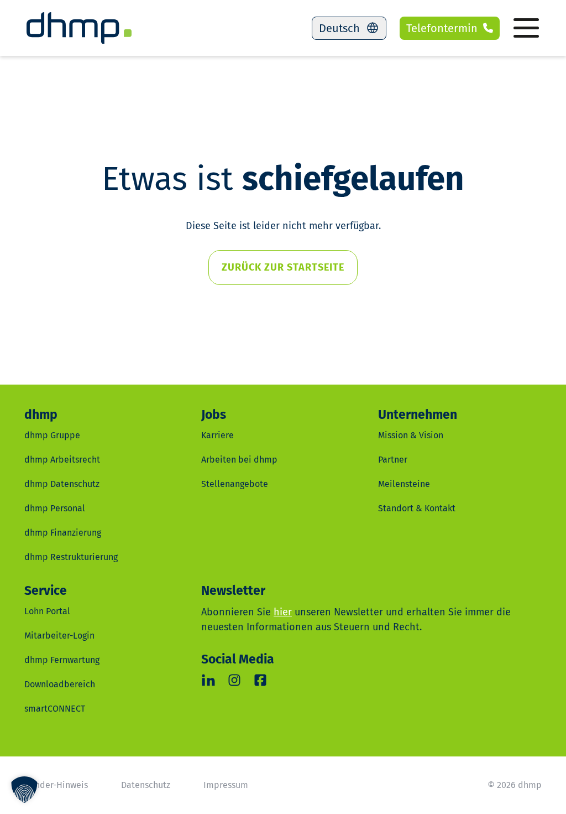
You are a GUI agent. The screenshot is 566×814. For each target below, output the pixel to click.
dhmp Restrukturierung (71, 557)
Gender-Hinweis (56, 785)
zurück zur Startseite (283, 267)
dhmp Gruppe (52, 435)
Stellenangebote (234, 484)
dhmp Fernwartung (61, 660)
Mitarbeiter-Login (59, 635)
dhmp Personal (54, 508)
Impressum (225, 785)
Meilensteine (404, 484)
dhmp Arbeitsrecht (62, 459)
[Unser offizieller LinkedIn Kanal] (208, 680)
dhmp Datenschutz (61, 484)
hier (283, 612)
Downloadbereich (59, 684)
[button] (24, 789)
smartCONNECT (54, 708)
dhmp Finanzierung (62, 532)
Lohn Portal (47, 611)
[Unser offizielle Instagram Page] (234, 680)
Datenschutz (145, 785)
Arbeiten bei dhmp (239, 459)
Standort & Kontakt (416, 508)
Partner (392, 459)
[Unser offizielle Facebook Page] (260, 680)
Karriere (217, 435)
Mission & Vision (410, 435)
